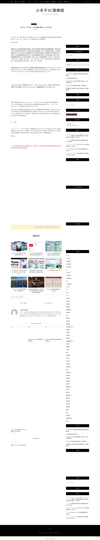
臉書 (67, 369)
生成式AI (68, 358)
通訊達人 (23, 1)
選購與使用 (68, 386)
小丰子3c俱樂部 (69, 55)
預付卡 (67, 421)
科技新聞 (68, 364)
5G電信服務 (68, 278)
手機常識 (68, 338)
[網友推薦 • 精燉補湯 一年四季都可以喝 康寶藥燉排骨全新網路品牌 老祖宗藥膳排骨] (36, 287)
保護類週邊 (68, 309)
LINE (67, 295)
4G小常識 (68, 258)
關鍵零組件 (68, 395)
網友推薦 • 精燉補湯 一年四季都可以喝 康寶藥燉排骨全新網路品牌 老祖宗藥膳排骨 (36, 291)
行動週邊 (68, 375)
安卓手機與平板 (69, 326)
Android (35, 1)
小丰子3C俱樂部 (50, 10)
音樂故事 (68, 415)
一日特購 (20, 297)
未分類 (67, 349)
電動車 (67, 409)
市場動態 (68, 329)
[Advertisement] (36, 175)
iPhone (67, 292)
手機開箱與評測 (69, 341)
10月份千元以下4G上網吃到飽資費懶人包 (79, 149)
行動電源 (68, 378)
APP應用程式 (69, 284)
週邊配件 (47, 1)
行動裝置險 (68, 372)
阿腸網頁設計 (97, 537)
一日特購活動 (22, 128)
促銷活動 (68, 306)
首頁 (12, 1)
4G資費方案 (68, 261)
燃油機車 (68, 355)
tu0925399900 (49, 303)
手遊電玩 (68, 344)
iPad (67, 289)
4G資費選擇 (68, 264)
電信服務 (68, 401)
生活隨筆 (68, 361)
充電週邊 (68, 312)
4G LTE (29, 1)
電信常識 (68, 398)
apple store (14, 297)
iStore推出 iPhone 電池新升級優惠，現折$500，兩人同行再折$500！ (19, 272)
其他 (67, 315)
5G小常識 (68, 272)
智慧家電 (68, 346)
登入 (18, 445)
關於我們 (47, 538)
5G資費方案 (68, 275)
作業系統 (68, 301)
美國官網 (18, 37)
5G (66, 269)
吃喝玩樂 (68, 318)
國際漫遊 (68, 324)
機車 (67, 352)
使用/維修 (68, 304)
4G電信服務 (68, 266)
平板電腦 (68, 335)
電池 (67, 412)
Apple (41, 1)
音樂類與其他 (69, 418)
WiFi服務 (68, 298)
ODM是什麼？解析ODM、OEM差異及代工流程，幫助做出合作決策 (47, 227)
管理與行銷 (53, 1)
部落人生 (60, 1)
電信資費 (68, 403)
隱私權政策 (66, 1)
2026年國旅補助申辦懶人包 (53, 270)
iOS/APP (34, 24)
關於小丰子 (17, 1)
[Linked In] (26, 303)
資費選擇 (68, 381)
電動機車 (68, 406)
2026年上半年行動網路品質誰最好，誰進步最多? (76, 85)
